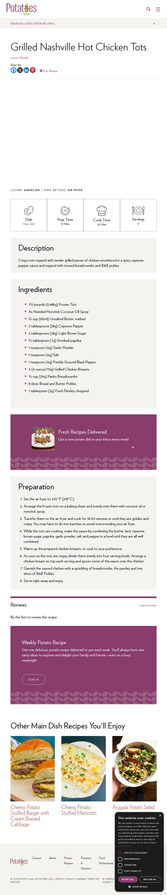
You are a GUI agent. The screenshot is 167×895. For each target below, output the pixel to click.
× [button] (160, 815)
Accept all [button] (128, 879)
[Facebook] (13, 70)
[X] (20, 70)
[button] (139, 886)
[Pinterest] (33, 70)
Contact (36, 858)
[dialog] (139, 852)
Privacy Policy (66, 878)
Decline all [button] (150, 879)
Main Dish (28, 224)
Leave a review (148, 605)
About (52, 858)
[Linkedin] (26, 70)
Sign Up (33, 679)
